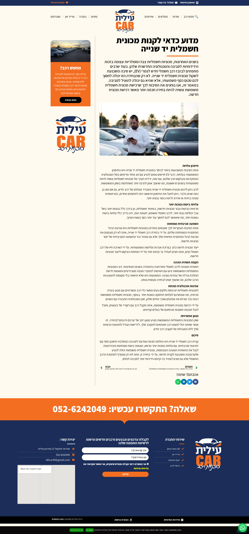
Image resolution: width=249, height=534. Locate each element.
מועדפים (55, 16)
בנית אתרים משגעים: (67, 519)
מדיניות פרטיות (141, 468)
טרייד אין (69, 16)
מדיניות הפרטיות (77, 530)
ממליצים (163, 16)
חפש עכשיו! (70, 100)
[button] (195, 382)
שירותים (149, 16)
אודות (175, 16)
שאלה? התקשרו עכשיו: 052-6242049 (124, 408)
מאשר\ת (90, 530)
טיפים (94, 16)
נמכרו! (82, 16)
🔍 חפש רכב (191, 16)
